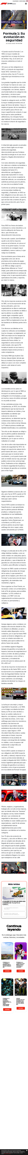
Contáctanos (22, 1)
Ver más (7, 971)
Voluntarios (16, 1)
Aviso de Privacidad (7, 1153)
